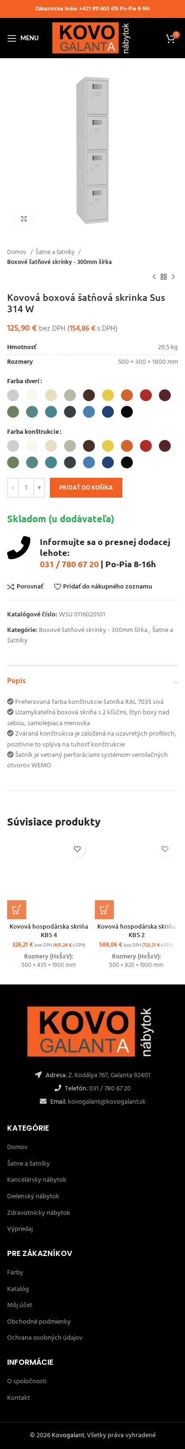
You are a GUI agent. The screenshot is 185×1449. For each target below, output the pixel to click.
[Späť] (154, 277)
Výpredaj (20, 1229)
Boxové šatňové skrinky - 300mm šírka (59, 262)
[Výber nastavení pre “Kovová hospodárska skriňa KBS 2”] (104, 909)
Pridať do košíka (86, 488)
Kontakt (18, 1398)
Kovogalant (68, 1435)
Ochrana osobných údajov (45, 1338)
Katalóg (18, 1289)
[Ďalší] (173, 277)
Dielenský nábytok (33, 1196)
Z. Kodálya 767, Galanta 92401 (109, 1075)
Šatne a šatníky (56, 252)
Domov (17, 252)
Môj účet (19, 1305)
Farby (15, 1272)
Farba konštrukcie (33, 432)
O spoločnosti (26, 1381)
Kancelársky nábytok (36, 1180)
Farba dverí (23, 382)
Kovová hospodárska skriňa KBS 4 (48, 930)
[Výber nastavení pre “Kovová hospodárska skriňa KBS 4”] (16, 909)
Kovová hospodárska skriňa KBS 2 (136, 930)
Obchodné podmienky (39, 1322)
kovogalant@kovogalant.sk (106, 1102)
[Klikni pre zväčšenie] (23, 219)
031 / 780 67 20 (69, 563)
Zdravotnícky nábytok (38, 1213)
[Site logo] (92, 38)
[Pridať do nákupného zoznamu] (77, 849)
